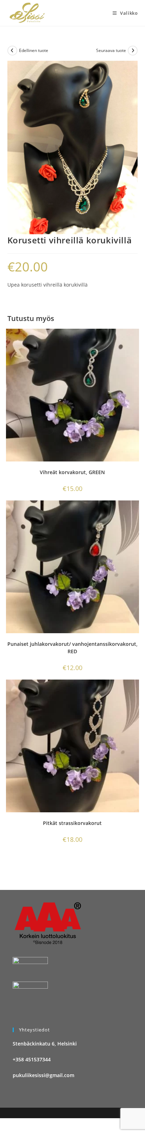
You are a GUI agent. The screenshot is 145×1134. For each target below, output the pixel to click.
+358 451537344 (32, 1059)
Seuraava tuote (111, 50)
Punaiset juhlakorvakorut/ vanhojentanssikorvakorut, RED (72, 648)
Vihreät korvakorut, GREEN (72, 472)
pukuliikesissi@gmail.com (43, 1075)
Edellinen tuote (33, 50)
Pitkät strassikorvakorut (72, 823)
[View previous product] (12, 50)
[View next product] (133, 50)
